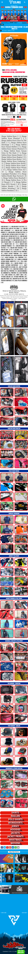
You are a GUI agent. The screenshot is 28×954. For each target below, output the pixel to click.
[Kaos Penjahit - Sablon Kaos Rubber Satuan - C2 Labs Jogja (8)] (6, 878)
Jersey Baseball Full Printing (14, 257)
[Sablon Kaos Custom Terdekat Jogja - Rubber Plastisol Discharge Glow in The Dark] (6, 858)
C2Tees (7, 70)
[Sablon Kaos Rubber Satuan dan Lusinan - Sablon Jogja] (6, 868)
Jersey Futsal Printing (19, 252)
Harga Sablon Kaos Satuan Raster (14, 154)
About (14, 929)
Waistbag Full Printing (7, 271)
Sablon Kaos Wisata (20, 242)
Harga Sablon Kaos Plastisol (14, 137)
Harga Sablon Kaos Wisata (16, 168)
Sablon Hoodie (18, 263)
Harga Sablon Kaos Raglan (12, 157)
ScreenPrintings (20, 72)
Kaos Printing (23, 273)
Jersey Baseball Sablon (20, 256)
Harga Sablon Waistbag (14, 187)
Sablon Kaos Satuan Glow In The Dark (13, 234)
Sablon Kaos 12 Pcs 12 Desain (10, 250)
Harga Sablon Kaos (9, 136)
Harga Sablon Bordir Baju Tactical (14, 175)
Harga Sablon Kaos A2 (16, 170)
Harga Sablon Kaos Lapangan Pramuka (14, 173)
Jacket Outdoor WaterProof (9, 265)
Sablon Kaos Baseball (16, 248)
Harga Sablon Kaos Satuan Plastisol (14, 148)
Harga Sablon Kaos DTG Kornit (14, 183)
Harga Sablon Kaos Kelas (15, 163)
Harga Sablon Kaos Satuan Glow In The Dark (14, 152)
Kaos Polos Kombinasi (21, 281)
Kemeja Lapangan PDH (7, 259)
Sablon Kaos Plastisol (17, 227)
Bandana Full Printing (9, 273)
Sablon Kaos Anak (6, 242)
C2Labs (5, 30)
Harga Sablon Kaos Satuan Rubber (14, 146)
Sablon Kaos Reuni (13, 238)
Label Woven (8, 275)
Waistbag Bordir (18, 269)
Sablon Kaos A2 (9, 244)
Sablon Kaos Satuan (8, 72)
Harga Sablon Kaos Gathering (13, 161)
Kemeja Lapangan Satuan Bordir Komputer (14, 260)
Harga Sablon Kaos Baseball (14, 178)
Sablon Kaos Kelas (18, 240)
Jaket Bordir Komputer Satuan (14, 266)
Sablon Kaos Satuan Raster (9, 236)
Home (12, 929)
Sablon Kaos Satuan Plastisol (16, 232)
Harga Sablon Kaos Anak (15, 165)
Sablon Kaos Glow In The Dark (10, 229)
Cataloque (13, 70)
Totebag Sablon (5, 277)
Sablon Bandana (21, 271)
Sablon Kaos (4, 227)
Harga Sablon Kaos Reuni (11, 159)
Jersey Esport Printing (11, 254)
